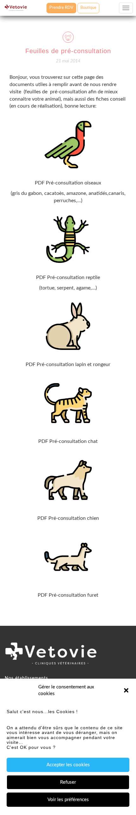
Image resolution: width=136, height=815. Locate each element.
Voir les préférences (68, 799)
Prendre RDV (61, 8)
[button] (126, 690)
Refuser (68, 782)
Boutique (88, 8)
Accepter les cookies (68, 764)
